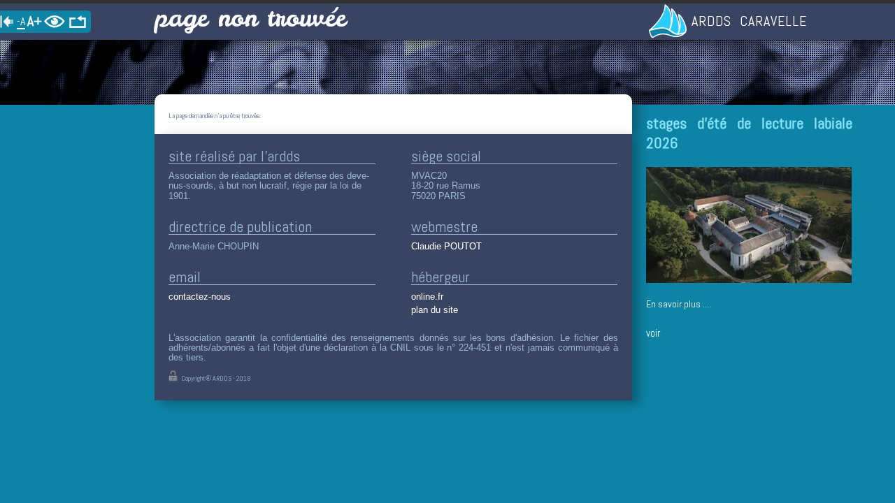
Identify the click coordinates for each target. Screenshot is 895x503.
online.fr (427, 296)
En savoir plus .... (678, 304)
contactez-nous (200, 296)
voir (653, 333)
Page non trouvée (250, 17)
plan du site (434, 310)
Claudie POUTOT (446, 246)
